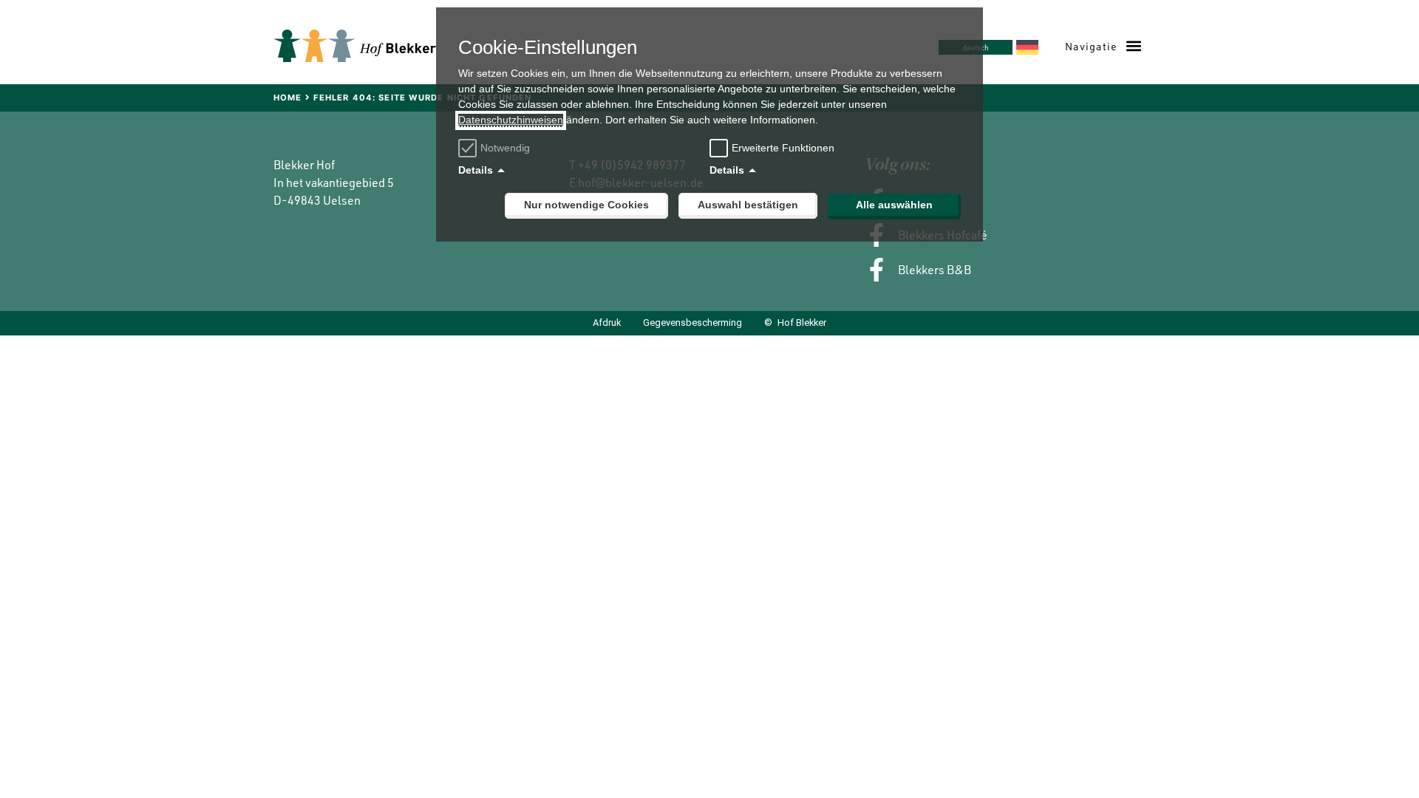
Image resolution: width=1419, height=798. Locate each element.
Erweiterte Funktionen (783, 148)
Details (475, 170)
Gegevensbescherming (692, 323)
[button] (1103, 46)
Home (287, 97)
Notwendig (505, 148)
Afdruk (607, 323)
